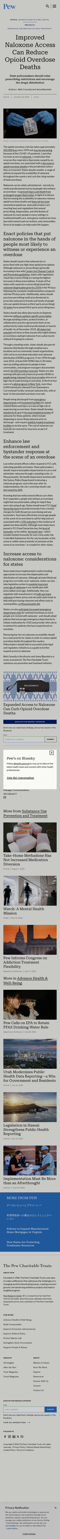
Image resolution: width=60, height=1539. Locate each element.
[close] (51, 752)
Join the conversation (20, 777)
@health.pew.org (21, 763)
